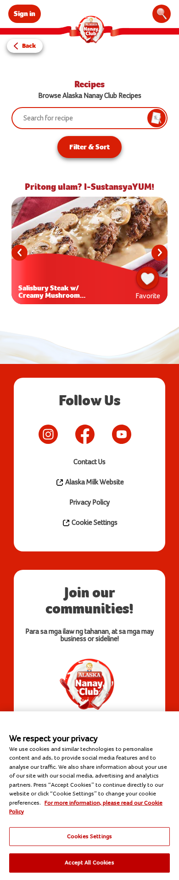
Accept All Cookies (89, 862)
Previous (19, 253)
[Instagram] (48, 434)
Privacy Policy (89, 502)
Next (159, 253)
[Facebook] (85, 434)
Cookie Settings (93, 523)
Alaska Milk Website (94, 482)
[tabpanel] (89, 253)
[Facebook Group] (144, 434)
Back (29, 46)
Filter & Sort (89, 146)
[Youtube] (121, 434)
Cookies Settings (89, 836)
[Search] (161, 14)
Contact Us (89, 462)
